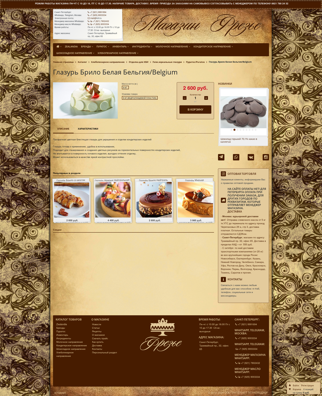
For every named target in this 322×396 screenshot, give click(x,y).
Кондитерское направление (71, 345)
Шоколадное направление (71, 348)
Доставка (235, 211)
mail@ (93, 18)
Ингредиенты (63, 338)
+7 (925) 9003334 (98, 15)
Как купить (97, 341)
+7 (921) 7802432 (101, 21)
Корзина (297, 389)
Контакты (97, 348)
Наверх (61, 392)
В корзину (195, 109)
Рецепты (96, 331)
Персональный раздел (104, 352)
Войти (296, 385)
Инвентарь (62, 334)
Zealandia (61, 324)
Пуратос (60, 331)
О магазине (98, 334)
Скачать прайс (100, 338)
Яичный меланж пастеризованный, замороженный (241, 140)
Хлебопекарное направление (65, 354)
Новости (96, 324)
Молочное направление (69, 341)
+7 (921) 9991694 (98, 12)
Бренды (60, 327)
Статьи (96, 327)
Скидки (57, 229)
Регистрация (307, 385)
